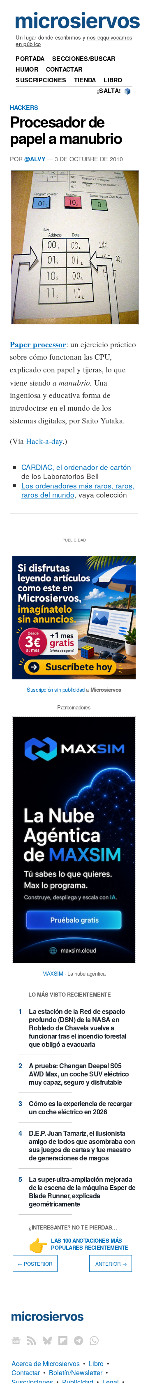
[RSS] (31, 1340)
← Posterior (35, 1263)
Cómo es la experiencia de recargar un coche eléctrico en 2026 (80, 1107)
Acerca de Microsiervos (46, 1363)
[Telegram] (78, 1340)
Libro (113, 80)
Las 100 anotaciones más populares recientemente (89, 1244)
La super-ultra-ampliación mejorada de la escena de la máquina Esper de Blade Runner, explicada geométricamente (82, 1191)
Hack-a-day (44, 441)
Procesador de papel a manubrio (66, 130)
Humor (27, 69)
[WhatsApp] (94, 1340)
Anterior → (110, 1263)
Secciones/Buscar (84, 58)
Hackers (24, 107)
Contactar (64, 69)
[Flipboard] (62, 1340)
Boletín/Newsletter (75, 1372)
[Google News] (16, 1340)
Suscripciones (41, 80)
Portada (30, 58)
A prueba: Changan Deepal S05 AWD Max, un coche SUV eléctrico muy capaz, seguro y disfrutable (79, 1074)
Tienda (85, 80)
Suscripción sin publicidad (56, 689)
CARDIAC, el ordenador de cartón (76, 467)
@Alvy (35, 159)
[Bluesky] (47, 1340)
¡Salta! (109, 90)
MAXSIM (52, 973)
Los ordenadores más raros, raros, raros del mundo (77, 490)
